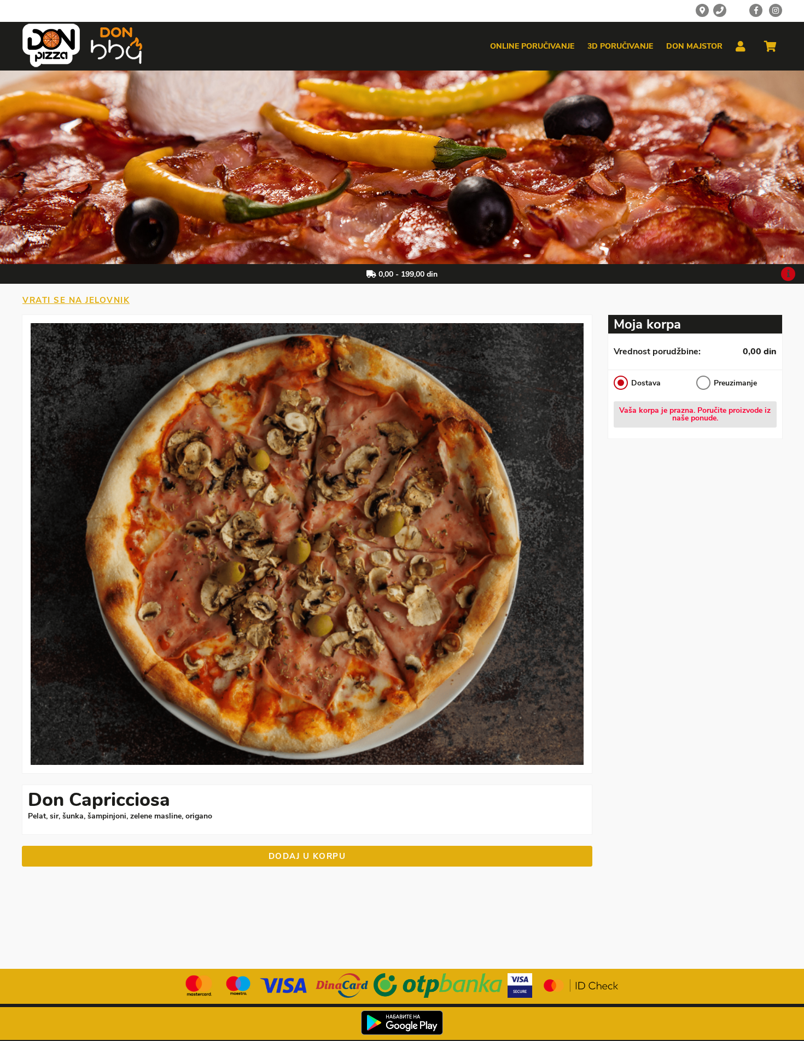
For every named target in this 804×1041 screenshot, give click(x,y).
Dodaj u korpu (307, 856)
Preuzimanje (734, 383)
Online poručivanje (532, 46)
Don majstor (694, 46)
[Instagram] (775, 10)
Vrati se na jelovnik (76, 300)
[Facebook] (755, 10)
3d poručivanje (620, 46)
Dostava (646, 383)
